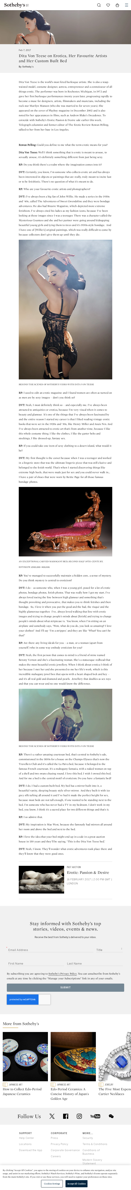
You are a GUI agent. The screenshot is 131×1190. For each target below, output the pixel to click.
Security (88, 1138)
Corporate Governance (65, 1150)
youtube (95, 1116)
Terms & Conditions (95, 1144)
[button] (67, 1024)
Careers (56, 1156)
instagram (79, 1116)
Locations (25, 1144)
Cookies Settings (52, 1183)
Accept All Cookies (76, 1183)
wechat (111, 1116)
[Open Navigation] (126, 5)
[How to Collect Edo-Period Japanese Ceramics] (25, 1057)
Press (54, 1138)
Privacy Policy (59, 1144)
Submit (65, 987)
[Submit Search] (99, 5)
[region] (65, 1177)
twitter (52, 1116)
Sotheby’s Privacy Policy (62, 973)
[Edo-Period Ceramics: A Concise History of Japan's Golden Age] (73, 1057)
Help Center (26, 1138)
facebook (65, 1116)
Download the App (30, 1150)
